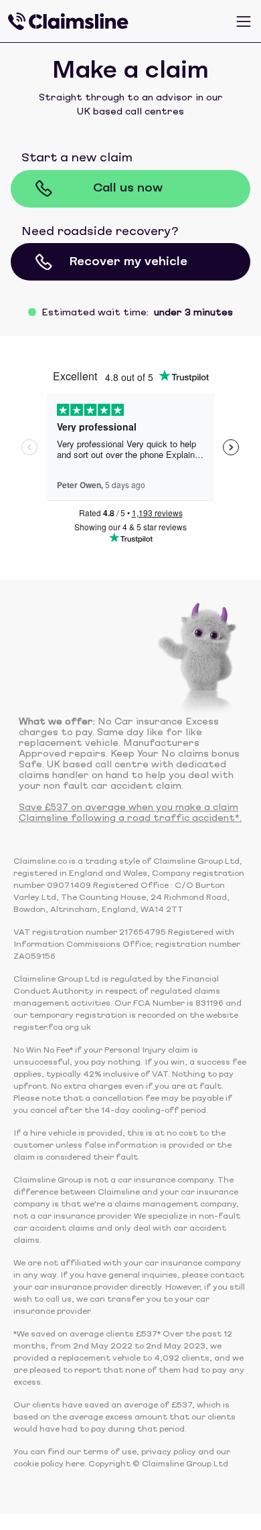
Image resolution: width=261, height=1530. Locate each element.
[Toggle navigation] (243, 21)
